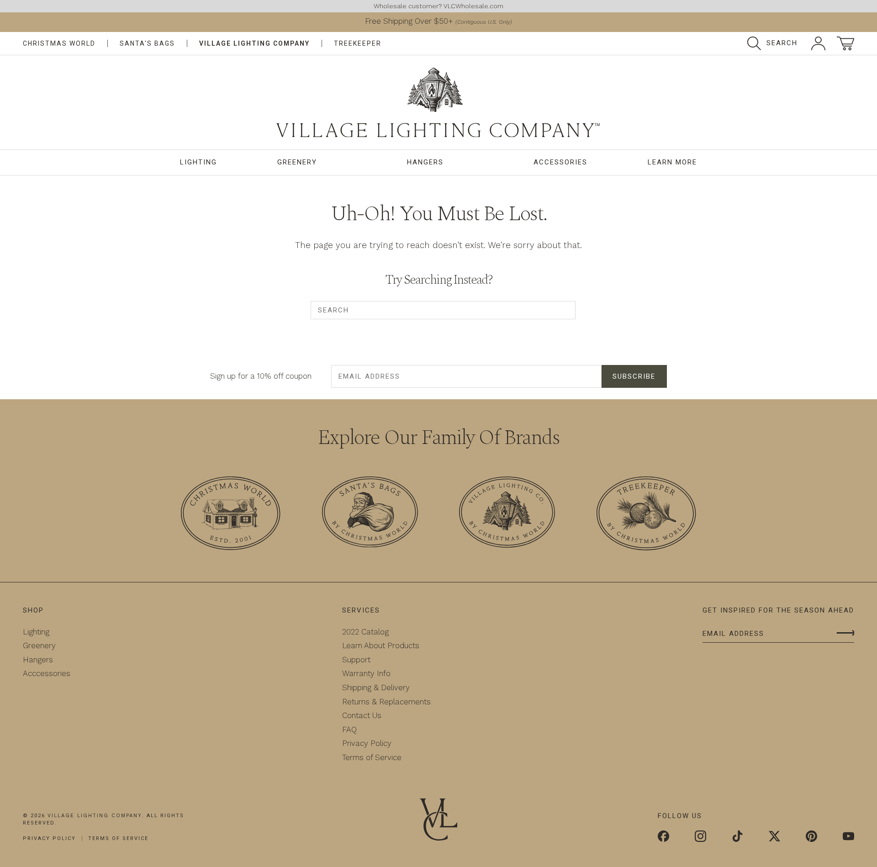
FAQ (349, 729)
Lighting (198, 162)
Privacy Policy (366, 743)
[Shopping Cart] (845, 43)
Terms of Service (372, 757)
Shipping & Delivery (376, 687)
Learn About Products (380, 645)
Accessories (560, 162)
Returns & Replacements (386, 701)
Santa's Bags (147, 43)
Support (356, 659)
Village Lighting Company (254, 43)
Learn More (672, 162)
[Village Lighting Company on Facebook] (663, 837)
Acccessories (46, 673)
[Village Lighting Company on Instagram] (700, 837)
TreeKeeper (357, 43)
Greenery (297, 162)
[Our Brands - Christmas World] (230, 515)
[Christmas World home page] (438, 102)
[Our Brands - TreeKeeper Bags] (646, 515)
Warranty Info (366, 673)
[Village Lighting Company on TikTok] (737, 837)
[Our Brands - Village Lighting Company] (507, 513)
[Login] (818, 43)
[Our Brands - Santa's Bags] (370, 513)
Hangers (425, 162)
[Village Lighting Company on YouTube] (848, 837)
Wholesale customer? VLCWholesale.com (438, 6)
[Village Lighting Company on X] (774, 837)
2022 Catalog (365, 631)
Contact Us (361, 715)
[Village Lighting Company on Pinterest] (811, 837)
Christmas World (59, 43)
